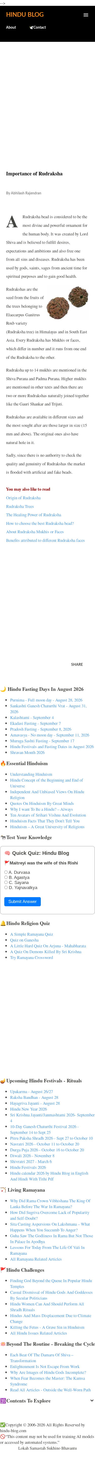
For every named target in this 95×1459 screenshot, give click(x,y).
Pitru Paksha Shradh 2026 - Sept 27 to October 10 (51, 1138)
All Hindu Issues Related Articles (38, 1333)
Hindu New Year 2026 (28, 1109)
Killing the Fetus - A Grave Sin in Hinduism (47, 1327)
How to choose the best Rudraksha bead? (40, 523)
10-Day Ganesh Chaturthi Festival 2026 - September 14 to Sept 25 (44, 1129)
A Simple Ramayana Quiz (31, 934)
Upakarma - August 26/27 (31, 1091)
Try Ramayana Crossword (31, 957)
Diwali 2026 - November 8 (32, 1155)
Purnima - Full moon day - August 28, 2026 (46, 700)
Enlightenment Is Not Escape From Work (45, 1366)
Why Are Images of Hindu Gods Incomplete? (48, 1372)
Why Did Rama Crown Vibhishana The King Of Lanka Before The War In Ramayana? (50, 1203)
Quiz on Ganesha (24, 940)
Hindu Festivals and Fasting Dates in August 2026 (52, 746)
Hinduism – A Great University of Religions (47, 826)
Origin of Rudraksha (23, 498)
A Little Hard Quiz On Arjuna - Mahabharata (48, 946)
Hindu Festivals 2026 (28, 1167)
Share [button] (77, 665)
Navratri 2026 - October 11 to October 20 (44, 1144)
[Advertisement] (47, 95)
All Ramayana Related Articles (36, 1259)
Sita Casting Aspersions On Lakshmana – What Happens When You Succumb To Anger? (50, 1227)
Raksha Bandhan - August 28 (34, 1097)
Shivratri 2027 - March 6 (31, 1161)
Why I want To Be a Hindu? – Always (41, 809)
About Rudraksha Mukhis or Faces (35, 531)
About (11, 27)
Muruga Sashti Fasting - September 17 (42, 741)
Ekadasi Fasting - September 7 (35, 723)
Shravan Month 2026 (27, 752)
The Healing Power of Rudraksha (33, 515)
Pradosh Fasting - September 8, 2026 (40, 729)
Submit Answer (22, 901)
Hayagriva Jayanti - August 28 (35, 1103)
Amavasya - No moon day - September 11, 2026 (49, 735)
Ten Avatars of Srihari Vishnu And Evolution (48, 815)
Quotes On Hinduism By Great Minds (42, 803)
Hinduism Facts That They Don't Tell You (45, 821)
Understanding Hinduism (31, 774)
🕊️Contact (37, 27)
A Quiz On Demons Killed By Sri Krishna (45, 951)
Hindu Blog (25, 15)
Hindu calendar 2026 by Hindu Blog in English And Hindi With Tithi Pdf (49, 1176)
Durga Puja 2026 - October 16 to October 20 (47, 1150)
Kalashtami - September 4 (32, 717)
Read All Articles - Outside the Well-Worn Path (50, 1390)
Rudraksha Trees (20, 506)
